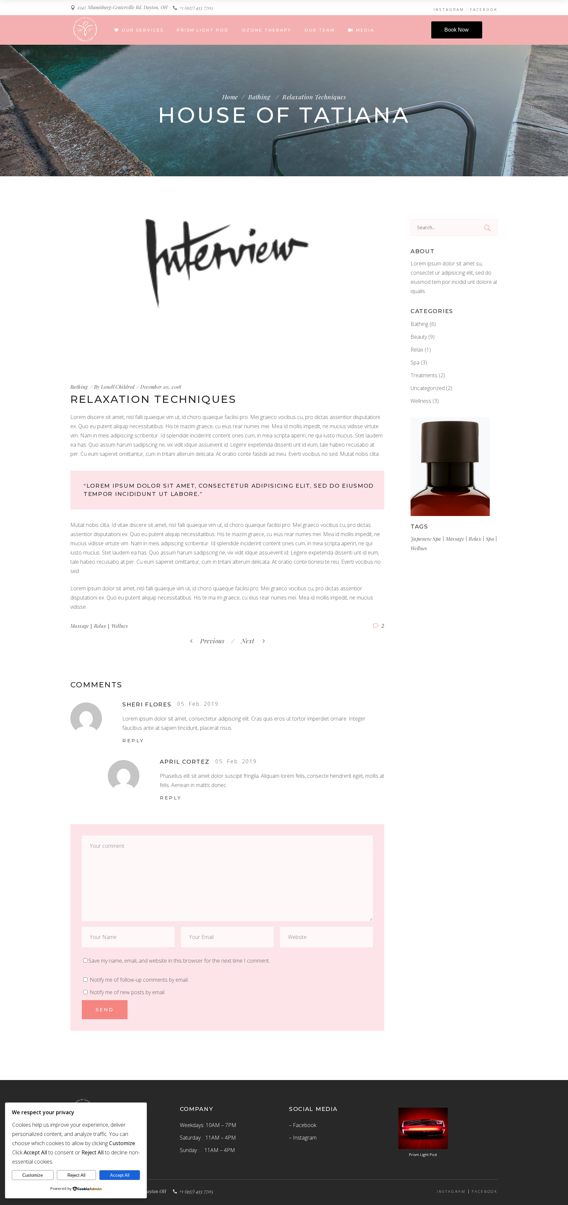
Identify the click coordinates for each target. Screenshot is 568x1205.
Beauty (419, 336)
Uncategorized (428, 388)
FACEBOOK (484, 10)
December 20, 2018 (160, 386)
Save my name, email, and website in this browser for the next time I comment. (179, 960)
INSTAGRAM (449, 10)
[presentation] (89, 295)
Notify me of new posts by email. (127, 992)
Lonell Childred (118, 386)
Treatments (424, 375)
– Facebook (302, 1125)
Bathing (259, 97)
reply (133, 741)
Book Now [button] (456, 30)
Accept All (120, 1175)
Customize (32, 1175)
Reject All (76, 1175)
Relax (100, 626)
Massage (79, 626)
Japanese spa (426, 538)
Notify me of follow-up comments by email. (139, 979)
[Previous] (230, 640)
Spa (415, 362)
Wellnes (119, 626)
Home (230, 97)
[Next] (238, 640)
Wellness (421, 401)
